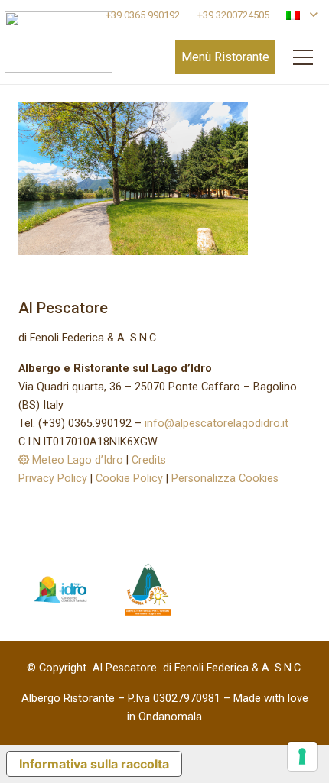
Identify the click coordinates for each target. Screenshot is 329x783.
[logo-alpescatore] (58, 42)
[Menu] (303, 57)
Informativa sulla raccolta (94, 764)
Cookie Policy (129, 478)
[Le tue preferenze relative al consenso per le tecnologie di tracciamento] (302, 756)
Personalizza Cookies (225, 478)
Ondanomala (170, 716)
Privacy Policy (52, 478)
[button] (301, 15)
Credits (149, 460)
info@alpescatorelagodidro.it (216, 423)
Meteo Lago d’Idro (76, 460)
